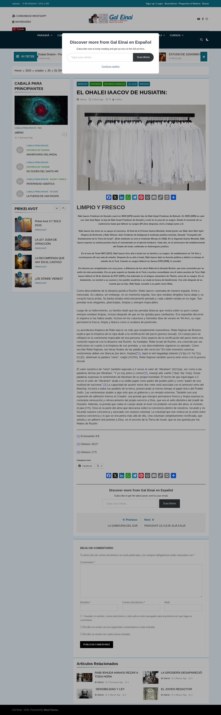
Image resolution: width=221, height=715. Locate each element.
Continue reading (110, 66)
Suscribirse (143, 57)
